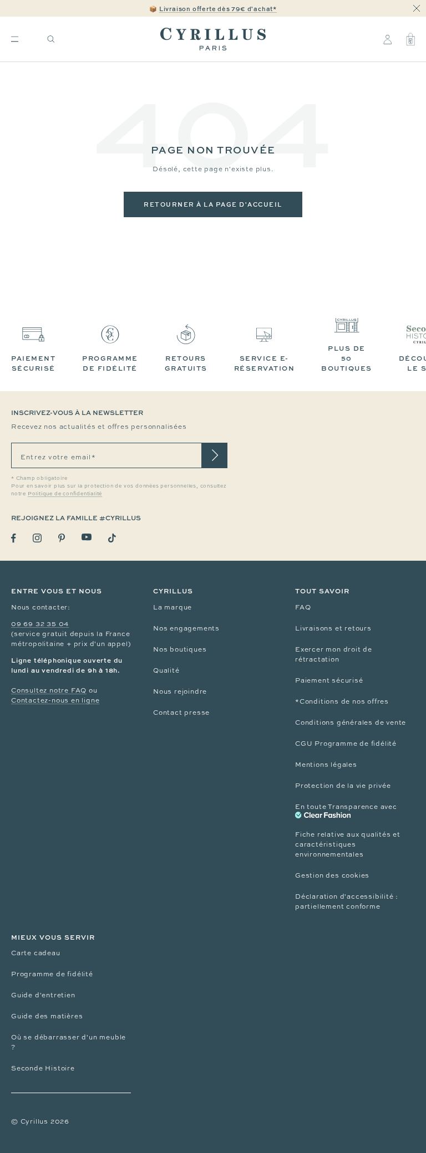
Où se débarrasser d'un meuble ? (68, 1042)
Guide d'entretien (43, 995)
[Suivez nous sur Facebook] (13, 538)
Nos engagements (186, 628)
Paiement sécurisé (329, 680)
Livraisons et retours (333, 628)
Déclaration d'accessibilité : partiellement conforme (346, 901)
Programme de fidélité (52, 974)
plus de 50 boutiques (346, 358)
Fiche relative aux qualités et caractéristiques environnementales (347, 844)
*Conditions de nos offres (342, 701)
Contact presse (181, 712)
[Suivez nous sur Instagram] (37, 538)
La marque (172, 607)
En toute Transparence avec (346, 806)
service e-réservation (264, 363)
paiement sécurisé (33, 363)
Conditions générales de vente (350, 722)
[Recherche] (51, 39)
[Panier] (410, 39)
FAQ (303, 607)
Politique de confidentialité (65, 493)
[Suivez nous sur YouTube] (87, 537)
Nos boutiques (179, 649)
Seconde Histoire (43, 1068)
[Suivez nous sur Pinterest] (61, 538)
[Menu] (14, 39)
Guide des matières (47, 1016)
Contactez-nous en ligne (55, 700)
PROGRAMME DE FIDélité (110, 363)
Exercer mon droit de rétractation (333, 654)
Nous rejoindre (180, 691)
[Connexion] (387, 39)
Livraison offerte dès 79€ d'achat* (218, 8)
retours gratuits (186, 363)
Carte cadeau (35, 953)
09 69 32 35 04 (40, 623)
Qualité (166, 670)
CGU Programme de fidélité (346, 743)
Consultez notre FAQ (49, 690)
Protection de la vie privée (343, 785)
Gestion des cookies (332, 875)
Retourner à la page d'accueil (213, 204)
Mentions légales (326, 764)
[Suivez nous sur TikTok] (112, 538)
